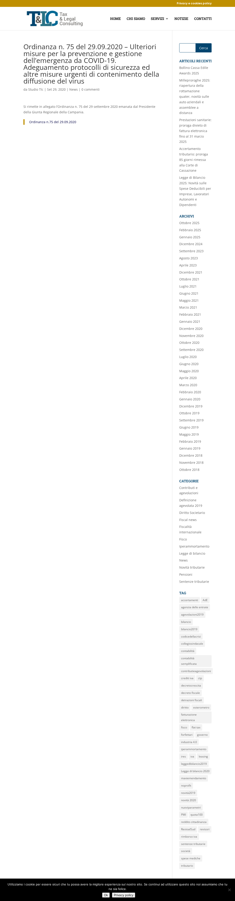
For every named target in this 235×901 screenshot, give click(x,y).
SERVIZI (157, 19)
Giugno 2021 (189, 293)
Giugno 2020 (189, 364)
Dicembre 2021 (190, 272)
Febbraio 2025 (190, 230)
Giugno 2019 (189, 427)
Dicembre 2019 (190, 406)
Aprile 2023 (188, 265)
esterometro (201, 707)
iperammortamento (193, 749)
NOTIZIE (181, 19)
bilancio (186, 622)
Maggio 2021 (189, 300)
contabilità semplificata (189, 661)
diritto (185, 707)
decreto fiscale (190, 693)
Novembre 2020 (191, 336)
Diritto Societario (192, 512)
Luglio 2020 (188, 357)
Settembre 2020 (191, 349)
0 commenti (90, 89)
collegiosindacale (192, 644)
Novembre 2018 (191, 462)
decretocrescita (191, 685)
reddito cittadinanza (194, 822)
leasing (203, 756)
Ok (106, 895)
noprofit (186, 785)
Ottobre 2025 (189, 223)
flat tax (196, 727)
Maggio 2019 (189, 434)
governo (202, 735)
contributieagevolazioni (196, 671)
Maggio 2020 (189, 371)
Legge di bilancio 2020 (195, 771)
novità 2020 (188, 800)
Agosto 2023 (188, 258)
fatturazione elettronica (189, 717)
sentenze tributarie (193, 844)
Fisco (183, 539)
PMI (183, 815)
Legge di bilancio (192, 553)
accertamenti (189, 600)
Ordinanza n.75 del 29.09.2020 (52, 122)
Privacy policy (123, 895)
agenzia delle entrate (194, 607)
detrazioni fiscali (191, 700)
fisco (184, 727)
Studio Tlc (35, 89)
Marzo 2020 (188, 385)
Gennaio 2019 (189, 448)
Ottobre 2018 (189, 469)
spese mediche (190, 858)
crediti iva (187, 678)
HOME (115, 19)
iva (192, 756)
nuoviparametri (191, 807)
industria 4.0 (189, 742)
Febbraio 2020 (190, 392)
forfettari (187, 735)
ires (183, 756)
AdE (205, 600)
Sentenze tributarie (194, 581)
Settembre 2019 (191, 420)
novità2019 (188, 793)
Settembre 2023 (191, 251)
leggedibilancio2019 (194, 764)
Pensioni (185, 574)
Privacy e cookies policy (194, 3)
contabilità (187, 651)
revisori (205, 829)
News (73, 89)
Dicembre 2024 (190, 244)
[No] (229, 889)
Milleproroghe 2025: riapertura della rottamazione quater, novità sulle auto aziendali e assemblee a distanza (194, 96)
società (185, 851)
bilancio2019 (189, 629)
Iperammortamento (194, 546)
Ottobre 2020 (189, 342)
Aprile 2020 (188, 378)
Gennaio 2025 (189, 237)
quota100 (196, 815)
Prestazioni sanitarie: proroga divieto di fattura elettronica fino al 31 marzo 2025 (195, 131)
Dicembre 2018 (190, 455)
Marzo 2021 (188, 307)
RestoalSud (188, 829)
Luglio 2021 (188, 286)
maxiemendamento (193, 778)
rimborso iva (189, 837)
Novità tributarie (192, 567)
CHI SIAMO (136, 19)
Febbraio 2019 (190, 441)
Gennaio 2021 (189, 321)
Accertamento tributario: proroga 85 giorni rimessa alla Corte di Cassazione (193, 160)
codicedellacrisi (191, 636)
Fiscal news (188, 520)
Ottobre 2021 (189, 279)
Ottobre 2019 (189, 413)
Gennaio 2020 (189, 399)
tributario (187, 866)
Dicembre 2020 (190, 328)
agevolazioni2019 (192, 614)
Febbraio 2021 (190, 314)
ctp (200, 678)
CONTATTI (203, 19)
